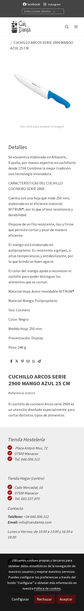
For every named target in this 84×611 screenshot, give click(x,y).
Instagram (54, 4)
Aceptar (66, 599)
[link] (19, 27)
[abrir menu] (76, 26)
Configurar (20, 599)
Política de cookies (47, 588)
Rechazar (44, 599)
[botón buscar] (67, 26)
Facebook (34, 4)
